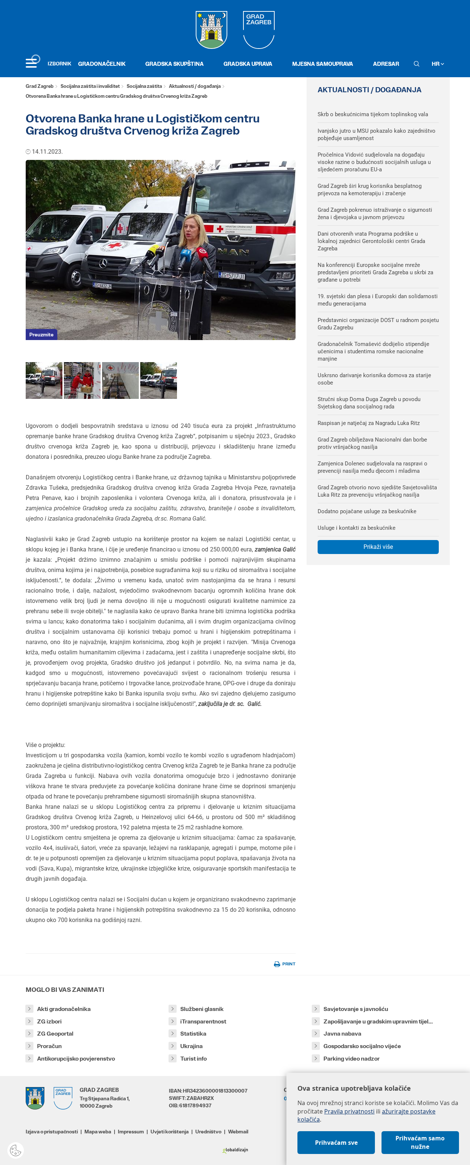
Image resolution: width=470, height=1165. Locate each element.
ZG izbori (49, 1021)
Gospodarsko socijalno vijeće (362, 1046)
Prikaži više (378, 546)
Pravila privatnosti (349, 1111)
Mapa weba (97, 1131)
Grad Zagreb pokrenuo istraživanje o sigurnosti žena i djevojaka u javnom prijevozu (375, 214)
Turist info (193, 1058)
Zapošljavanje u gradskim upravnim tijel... (378, 1021)
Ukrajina (191, 1046)
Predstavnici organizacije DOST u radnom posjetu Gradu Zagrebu (378, 324)
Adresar (386, 64)
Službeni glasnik (202, 1009)
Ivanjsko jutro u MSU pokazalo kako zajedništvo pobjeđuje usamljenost (376, 135)
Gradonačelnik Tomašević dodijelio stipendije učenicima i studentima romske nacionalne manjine (373, 351)
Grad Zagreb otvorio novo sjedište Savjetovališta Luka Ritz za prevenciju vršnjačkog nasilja (377, 491)
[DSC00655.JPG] (44, 379)
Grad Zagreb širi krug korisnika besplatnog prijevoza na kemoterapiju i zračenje (370, 190)
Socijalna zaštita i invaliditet (90, 86)
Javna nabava (342, 1033)
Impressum (131, 1131)
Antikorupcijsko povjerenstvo (76, 1058)
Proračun (49, 1046)
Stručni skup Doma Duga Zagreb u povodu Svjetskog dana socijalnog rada (369, 403)
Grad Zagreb (40, 86)
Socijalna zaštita (144, 86)
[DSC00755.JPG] (120, 379)
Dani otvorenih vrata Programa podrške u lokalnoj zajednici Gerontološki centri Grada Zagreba (371, 241)
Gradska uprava (248, 64)
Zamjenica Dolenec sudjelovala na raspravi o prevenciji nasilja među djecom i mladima (372, 467)
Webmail (238, 1131)
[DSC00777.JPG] (82, 379)
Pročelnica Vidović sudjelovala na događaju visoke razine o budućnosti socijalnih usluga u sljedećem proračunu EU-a (374, 162)
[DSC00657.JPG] (158, 379)
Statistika (193, 1033)
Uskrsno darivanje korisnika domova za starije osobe (374, 379)
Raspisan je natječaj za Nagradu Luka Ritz (369, 423)
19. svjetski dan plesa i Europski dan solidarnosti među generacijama (378, 300)
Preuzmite (41, 334)
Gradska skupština (174, 64)
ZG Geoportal (55, 1033)
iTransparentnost (203, 1021)
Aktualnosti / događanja (195, 86)
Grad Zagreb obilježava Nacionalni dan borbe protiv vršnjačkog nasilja (372, 443)
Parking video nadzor (351, 1058)
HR (436, 64)
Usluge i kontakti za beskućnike (356, 528)
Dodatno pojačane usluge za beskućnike (367, 511)
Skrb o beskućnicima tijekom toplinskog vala (373, 114)
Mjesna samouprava (322, 64)
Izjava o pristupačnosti (52, 1131)
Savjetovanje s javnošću (355, 1009)
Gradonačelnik (102, 64)
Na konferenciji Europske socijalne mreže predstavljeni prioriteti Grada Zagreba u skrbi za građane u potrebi (375, 272)
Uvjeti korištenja (170, 1131)
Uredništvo (208, 1131)
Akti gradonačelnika (64, 1009)
